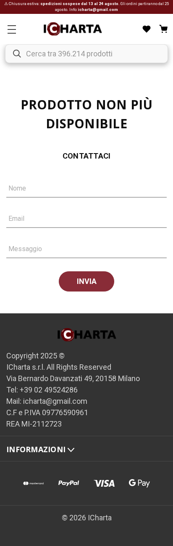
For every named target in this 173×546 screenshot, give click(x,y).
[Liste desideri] (146, 29)
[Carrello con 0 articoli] (163, 29)
